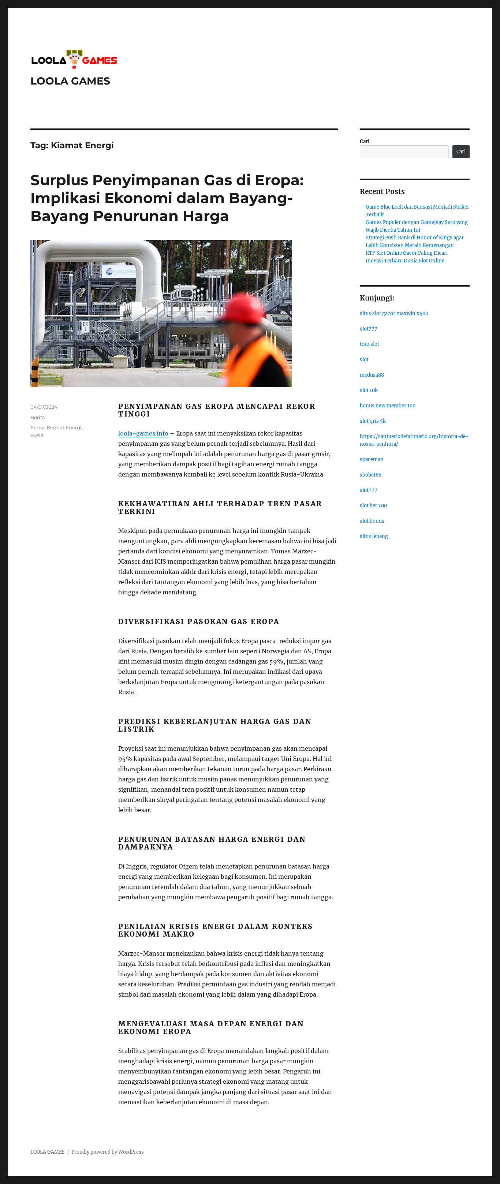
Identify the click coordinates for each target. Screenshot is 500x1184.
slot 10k (369, 390)
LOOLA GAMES (70, 81)
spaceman (372, 459)
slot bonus (372, 521)
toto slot (369, 344)
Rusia (37, 435)
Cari (365, 141)
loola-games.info (143, 433)
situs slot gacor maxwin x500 (394, 313)
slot (364, 359)
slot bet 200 (373, 506)
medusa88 (372, 375)
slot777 (368, 329)
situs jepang (374, 536)
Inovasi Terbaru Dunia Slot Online (405, 261)
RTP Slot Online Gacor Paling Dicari (407, 253)
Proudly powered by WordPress (107, 1152)
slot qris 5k (373, 421)
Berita (37, 417)
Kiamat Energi (64, 427)
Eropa (37, 427)
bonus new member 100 (387, 406)
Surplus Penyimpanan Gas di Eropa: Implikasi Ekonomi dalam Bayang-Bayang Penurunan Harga (166, 198)
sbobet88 (370, 475)
